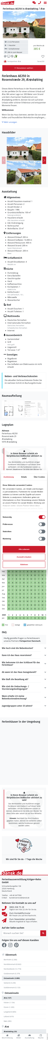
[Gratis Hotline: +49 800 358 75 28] (39, 3)
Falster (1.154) (9, 1002)
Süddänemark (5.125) (12, 987)
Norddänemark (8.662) (12, 964)
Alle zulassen (24, 549)
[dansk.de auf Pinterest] (16, 945)
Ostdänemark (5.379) (12, 973)
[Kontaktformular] (34, 3)
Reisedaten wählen (25, 68)
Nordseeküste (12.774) (12, 969)
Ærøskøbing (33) (10, 1031)
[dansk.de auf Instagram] (10, 945)
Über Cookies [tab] (39, 477)
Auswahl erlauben (24, 557)
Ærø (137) (7, 998)
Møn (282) (7, 1021)
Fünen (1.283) (9, 1007)
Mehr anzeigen (10, 122)
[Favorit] (42, 56)
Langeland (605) (10, 1012)
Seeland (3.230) (10, 983)
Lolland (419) (9, 1016)
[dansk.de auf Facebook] (4, 945)
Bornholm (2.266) (10, 959)
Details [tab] (24, 477)
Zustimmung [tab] (8, 477)
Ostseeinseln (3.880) (12, 978)
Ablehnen (24, 564)
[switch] (42, 524)
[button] (45, 3)
